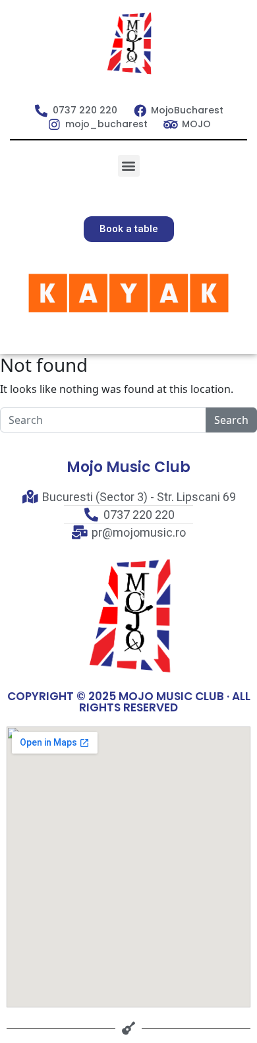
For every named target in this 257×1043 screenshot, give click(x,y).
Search (231, 420)
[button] (129, 166)
